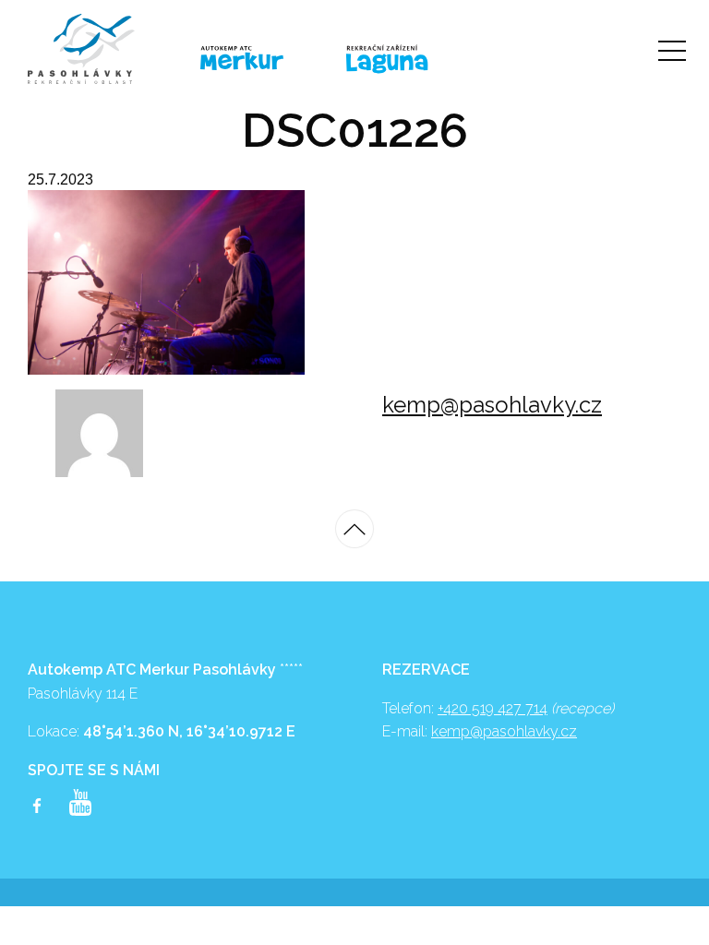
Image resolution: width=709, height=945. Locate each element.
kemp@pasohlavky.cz (492, 404)
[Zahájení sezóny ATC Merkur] (105, 49)
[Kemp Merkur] (259, 58)
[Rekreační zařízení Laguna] (413, 60)
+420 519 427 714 (492, 708)
